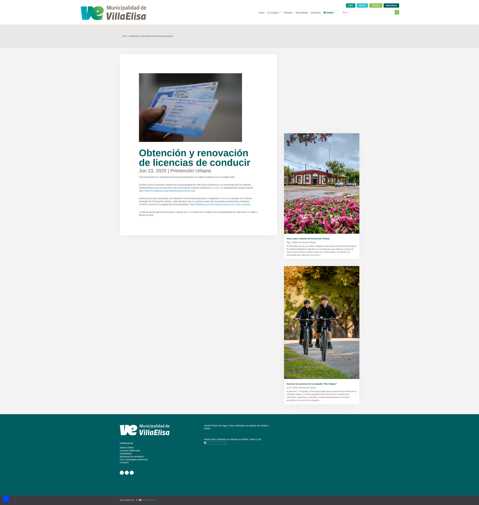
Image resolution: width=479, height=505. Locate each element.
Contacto (316, 13)
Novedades (302, 13)
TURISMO (376, 5)
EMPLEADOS (391, 5)
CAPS (350, 5)
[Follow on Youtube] (132, 473)
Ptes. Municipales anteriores (134, 459)
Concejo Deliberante (130, 450)
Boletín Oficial (127, 447)
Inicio (261, 13)
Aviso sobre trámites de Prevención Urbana (308, 238)
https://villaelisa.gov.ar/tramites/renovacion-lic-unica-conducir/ (219, 204)
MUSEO (362, 5)
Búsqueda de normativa (131, 456)
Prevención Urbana (190, 170)
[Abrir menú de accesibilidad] (5, 499)
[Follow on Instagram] (127, 473)
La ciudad (272, 13)
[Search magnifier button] (397, 12)
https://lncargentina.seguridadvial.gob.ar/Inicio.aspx (169, 191)
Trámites (288, 13)
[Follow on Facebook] (122, 473)
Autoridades (126, 453)
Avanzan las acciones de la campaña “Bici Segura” (312, 384)
